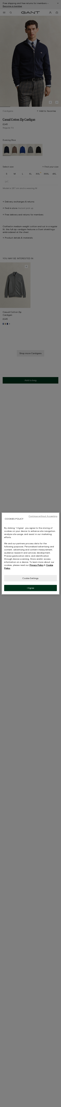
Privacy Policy (36, 565)
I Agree (30, 588)
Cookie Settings (30, 578)
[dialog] (30, 553)
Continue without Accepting (43, 516)
